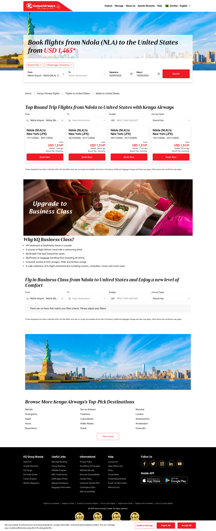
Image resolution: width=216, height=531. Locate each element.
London (140, 414)
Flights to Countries (51, 503)
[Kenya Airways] (144, 463)
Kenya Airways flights (48, 93)
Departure (113, 72)
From (30, 72)
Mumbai (140, 409)
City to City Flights (108, 503)
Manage (119, 5)
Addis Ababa (87, 423)
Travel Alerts (113, 474)
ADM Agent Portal (59, 479)
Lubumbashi (86, 418)
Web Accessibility (87, 491)
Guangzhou (31, 414)
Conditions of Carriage (90, 466)
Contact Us (113, 462)
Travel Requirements (117, 479)
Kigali (28, 418)
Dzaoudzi (140, 428)
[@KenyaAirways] (153, 463)
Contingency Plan (87, 487)
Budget (112, 114)
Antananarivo (142, 418)
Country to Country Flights (87, 503)
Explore (108, 5)
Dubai (83, 428)
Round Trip (33, 65)
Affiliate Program (59, 470)
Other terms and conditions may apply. (167, 169)
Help (159, 5)
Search (176, 73)
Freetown (85, 414)
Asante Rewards (146, 5)
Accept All (186, 525)
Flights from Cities (125, 503)
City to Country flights (164, 503)
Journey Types (157, 114)
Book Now (45, 157)
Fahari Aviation (30, 479)
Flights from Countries (144, 503)
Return (140, 72)
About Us (130, 5)
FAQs (110, 470)
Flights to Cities (68, 503)
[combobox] (45, 75)
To (69, 72)
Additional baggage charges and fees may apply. (133, 169)
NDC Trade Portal (59, 474)
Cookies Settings (145, 525)
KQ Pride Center (30, 474)
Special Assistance (60, 483)
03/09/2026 (115, 75)
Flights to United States (77, 93)
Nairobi (29, 409)
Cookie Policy (86, 479)
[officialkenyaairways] (162, 463)
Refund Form (114, 487)
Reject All (165, 525)
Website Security (87, 470)
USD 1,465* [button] (59, 50)
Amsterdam (142, 423)
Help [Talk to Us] (115, 466)
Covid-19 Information (117, 483)
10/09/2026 (143, 75)
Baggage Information (61, 487)
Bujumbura (31, 428)
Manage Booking (59, 462)
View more (108, 436)
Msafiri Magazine (31, 483)
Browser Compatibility (89, 474)
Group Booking (58, 466)
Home (28, 93)
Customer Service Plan (90, 483)
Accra (28, 423)
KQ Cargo (27, 470)
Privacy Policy (86, 462)
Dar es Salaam (88, 409)
